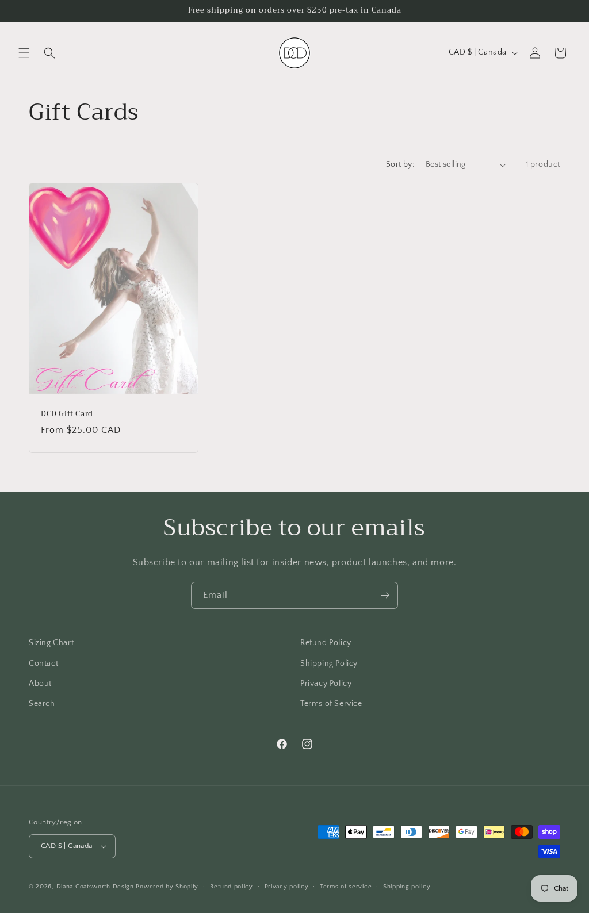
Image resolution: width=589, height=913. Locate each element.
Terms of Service (331, 703)
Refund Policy (325, 642)
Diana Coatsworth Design (95, 886)
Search (42, 703)
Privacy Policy (325, 683)
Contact (43, 663)
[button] (24, 53)
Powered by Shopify (167, 886)
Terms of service (346, 886)
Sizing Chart (51, 642)
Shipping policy (407, 886)
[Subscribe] (384, 595)
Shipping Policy (329, 663)
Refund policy (231, 886)
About (40, 683)
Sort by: (400, 164)
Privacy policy (287, 886)
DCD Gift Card (67, 414)
